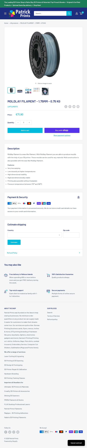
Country (11, 230)
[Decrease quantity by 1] (18, 122)
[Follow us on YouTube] (17, 431)
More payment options (62, 135)
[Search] (69, 13)
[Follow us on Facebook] (5, 431)
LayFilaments (13, 107)
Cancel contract (76, 443)
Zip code (66, 230)
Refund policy (52, 319)
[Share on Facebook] (65, 106)
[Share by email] (77, 106)
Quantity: (11, 122)
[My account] (77, 13)
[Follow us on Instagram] (13, 431)
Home (6, 23)
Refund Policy (12, 253)
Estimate (14, 242)
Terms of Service (53, 316)
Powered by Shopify (10, 441)
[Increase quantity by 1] (29, 122)
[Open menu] (5, 13)
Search (49, 312)
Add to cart (25, 130)
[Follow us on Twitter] (9, 431)
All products (14, 23)
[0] (81, 13)
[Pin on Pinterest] (69, 106)
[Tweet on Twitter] (73, 106)
